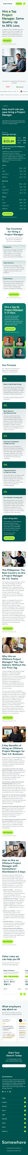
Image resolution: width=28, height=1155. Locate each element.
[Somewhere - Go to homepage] (7, 3)
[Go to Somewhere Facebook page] (3, 1091)
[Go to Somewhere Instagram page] (5, 1091)
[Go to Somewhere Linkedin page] (10, 1091)
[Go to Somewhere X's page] (7, 1091)
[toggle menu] (24, 3)
